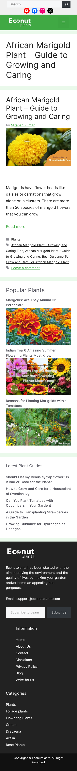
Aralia (10, 738)
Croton (11, 725)
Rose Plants (15, 745)
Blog (19, 673)
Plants (15, 239)
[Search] (66, 4)
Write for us (25, 680)
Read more (15, 226)
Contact (22, 653)
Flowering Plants (19, 718)
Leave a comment (25, 268)
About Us (23, 646)
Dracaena (13, 731)
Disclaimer (24, 660)
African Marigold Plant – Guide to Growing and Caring (38, 108)
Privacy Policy (27, 666)
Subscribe (59, 612)
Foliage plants (17, 711)
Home (20, 640)
